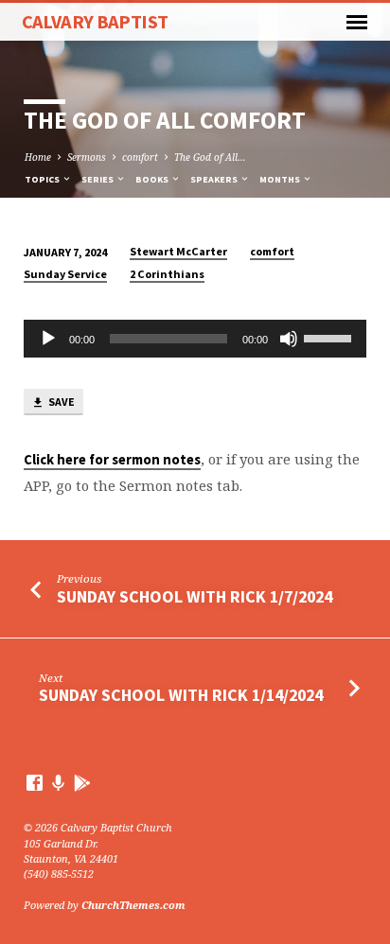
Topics (43, 179)
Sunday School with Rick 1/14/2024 (181, 695)
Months (280, 179)
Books (152, 179)
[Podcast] (58, 782)
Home (38, 157)
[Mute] (288, 338)
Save (60, 401)
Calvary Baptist (95, 21)
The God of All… (210, 157)
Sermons (86, 157)
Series (98, 179)
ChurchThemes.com (133, 905)
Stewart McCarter (178, 251)
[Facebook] (34, 782)
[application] (195, 339)
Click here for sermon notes (112, 459)
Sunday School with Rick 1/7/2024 (194, 596)
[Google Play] (82, 782)
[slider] (330, 337)
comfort (140, 157)
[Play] (48, 338)
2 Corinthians (167, 274)
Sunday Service (65, 274)
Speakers (214, 179)
